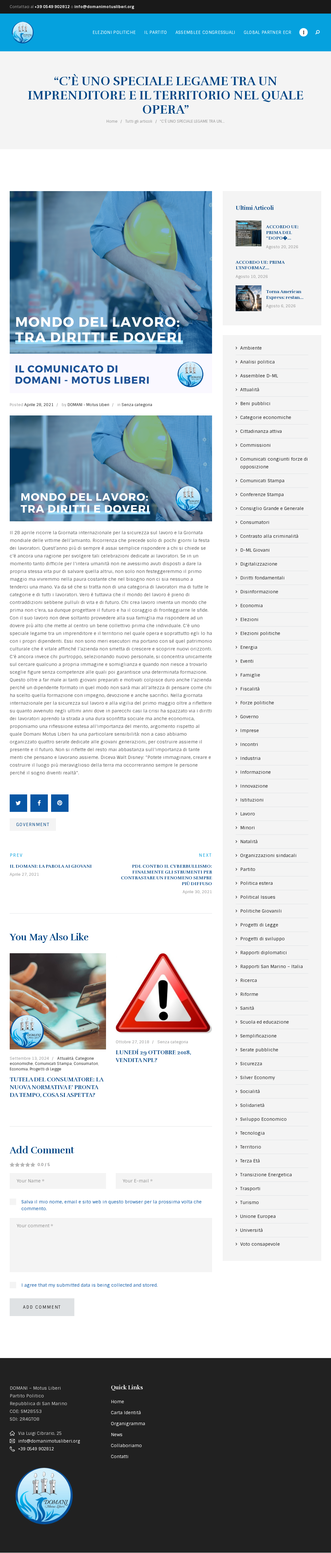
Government (32, 824)
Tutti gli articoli (138, 121)
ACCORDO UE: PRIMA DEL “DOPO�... (282, 232)
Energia (248, 647)
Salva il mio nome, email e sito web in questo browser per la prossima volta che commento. (111, 1205)
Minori (247, 828)
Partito (247, 869)
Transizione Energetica (266, 1175)
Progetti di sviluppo (262, 939)
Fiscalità (250, 689)
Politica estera (256, 883)
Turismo (249, 1202)
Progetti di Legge (45, 1069)
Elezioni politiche (260, 633)
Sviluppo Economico (263, 1119)
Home (112, 121)
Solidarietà (252, 1105)
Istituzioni (252, 800)
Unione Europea (258, 1216)
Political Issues (257, 897)
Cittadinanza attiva (261, 431)
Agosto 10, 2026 (252, 276)
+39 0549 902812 (52, 6)
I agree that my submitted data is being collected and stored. (89, 1285)
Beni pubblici (255, 403)
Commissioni (255, 445)
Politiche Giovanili (261, 911)
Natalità (249, 841)
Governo (249, 717)
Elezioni (249, 619)
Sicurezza (251, 1064)
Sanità (247, 1008)
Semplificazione (258, 1036)
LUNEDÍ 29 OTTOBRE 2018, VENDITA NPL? (153, 1056)
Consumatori (86, 1063)
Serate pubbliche (259, 1050)
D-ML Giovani (255, 550)
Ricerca (248, 980)
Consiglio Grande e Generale (272, 508)
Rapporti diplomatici (263, 952)
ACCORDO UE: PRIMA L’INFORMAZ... (260, 265)
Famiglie (250, 675)
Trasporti (250, 1188)
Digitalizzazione (258, 564)
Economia (19, 1069)
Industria (250, 758)
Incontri (249, 744)
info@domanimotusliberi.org (104, 6)
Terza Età (250, 1161)
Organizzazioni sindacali (268, 855)
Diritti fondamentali (262, 578)
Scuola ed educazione (264, 1022)
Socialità (250, 1091)
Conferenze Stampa (262, 494)
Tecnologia (252, 1133)
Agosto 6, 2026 (281, 306)
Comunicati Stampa (53, 1063)
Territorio (250, 1147)
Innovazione (254, 786)
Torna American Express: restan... (285, 294)
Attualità (65, 1058)
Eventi (247, 661)
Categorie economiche (265, 417)
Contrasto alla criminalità (269, 536)
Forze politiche (257, 703)
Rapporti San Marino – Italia (271, 966)
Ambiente (251, 348)
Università (251, 1230)
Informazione (255, 772)
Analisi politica (257, 362)
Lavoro (247, 814)
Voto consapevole (260, 1244)
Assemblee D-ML (259, 376)
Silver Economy (257, 1077)
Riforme (249, 994)
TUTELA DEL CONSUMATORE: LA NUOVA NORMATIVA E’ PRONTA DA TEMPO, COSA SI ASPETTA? (56, 1087)
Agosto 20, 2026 (282, 247)
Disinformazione (259, 592)
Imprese (249, 730)
